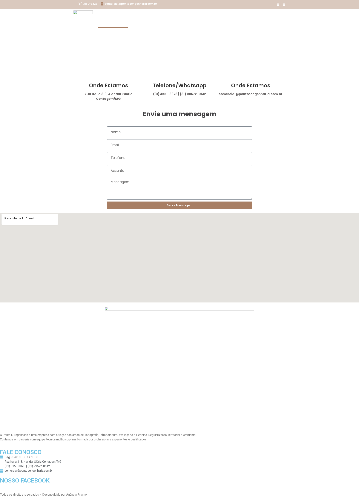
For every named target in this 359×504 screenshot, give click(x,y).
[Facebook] (277, 4)
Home (106, 15)
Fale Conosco (113, 23)
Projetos (183, 15)
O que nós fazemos (153, 15)
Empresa (124, 15)
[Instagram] (283, 4)
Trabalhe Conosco (214, 15)
